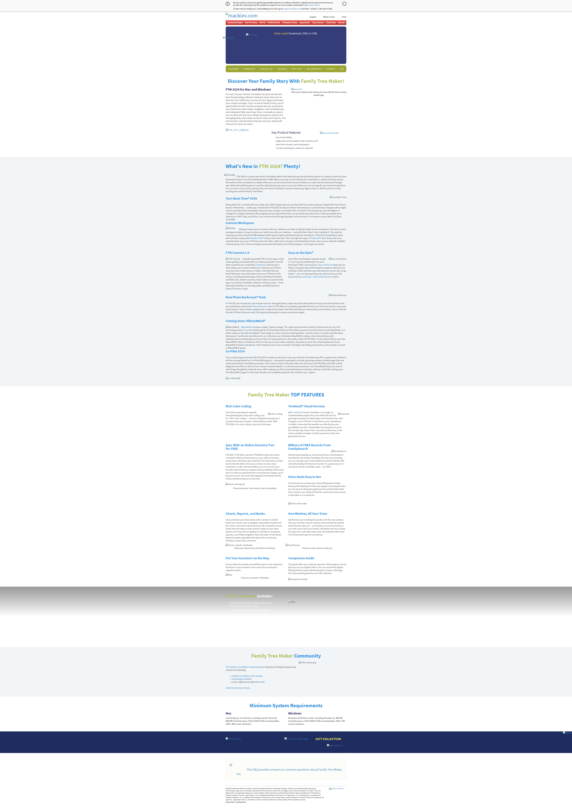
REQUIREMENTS (314, 69)
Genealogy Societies (242, 678)
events (261, 681)
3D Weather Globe (289, 22)
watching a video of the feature (315, 276)
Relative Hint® (257, 238)
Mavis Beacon (318, 22)
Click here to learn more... (238, 687)
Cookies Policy (314, 5)
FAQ (342, 69)
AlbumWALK (246, 327)
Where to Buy (329, 17)
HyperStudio (305, 22)
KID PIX (262, 22)
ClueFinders (331, 22)
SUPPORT (330, 69)
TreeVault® (316, 238)
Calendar (233, 69)
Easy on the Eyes (325, 264)
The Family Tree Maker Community (243, 666)
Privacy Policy (230, 802)
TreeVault (260, 264)
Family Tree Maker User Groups (247, 675)
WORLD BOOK (274, 22)
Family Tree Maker (235, 22)
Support (313, 17)
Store (344, 17)
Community (249, 69)
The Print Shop (251, 22)
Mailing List (266, 69)
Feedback (282, 69)
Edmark (341, 22)
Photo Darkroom (259, 306)
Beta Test (297, 69)
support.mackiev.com (292, 8)
